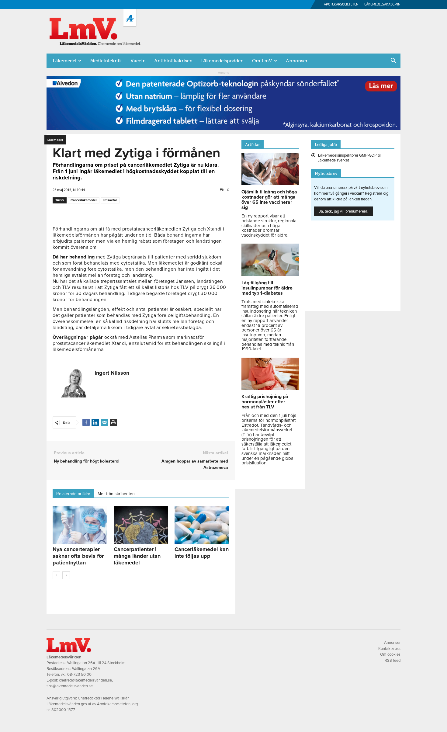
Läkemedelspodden (222, 61)
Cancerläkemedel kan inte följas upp (202, 552)
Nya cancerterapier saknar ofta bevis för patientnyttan (78, 556)
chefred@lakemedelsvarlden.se (85, 680)
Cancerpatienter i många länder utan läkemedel (137, 556)
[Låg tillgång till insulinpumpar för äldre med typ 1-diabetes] (270, 275)
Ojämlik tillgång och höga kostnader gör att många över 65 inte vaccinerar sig (269, 199)
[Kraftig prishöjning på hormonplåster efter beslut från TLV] (270, 388)
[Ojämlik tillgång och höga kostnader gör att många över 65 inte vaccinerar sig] (270, 184)
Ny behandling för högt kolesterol (87, 461)
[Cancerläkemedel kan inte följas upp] (202, 525)
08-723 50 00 (79, 674)
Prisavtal (110, 200)
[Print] (113, 422)
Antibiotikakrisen (173, 61)
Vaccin (138, 61)
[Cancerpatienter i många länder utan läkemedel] (141, 525)
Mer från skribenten (116, 493)
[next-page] (66, 575)
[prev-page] (56, 575)
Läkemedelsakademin (382, 4)
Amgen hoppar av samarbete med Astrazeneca (194, 464)
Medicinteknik (106, 61)
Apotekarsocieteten (341, 4)
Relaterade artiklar (73, 493)
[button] (393, 61)
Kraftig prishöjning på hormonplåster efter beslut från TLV (264, 402)
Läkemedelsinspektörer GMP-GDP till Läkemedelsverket (349, 158)
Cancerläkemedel (84, 200)
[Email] (104, 422)
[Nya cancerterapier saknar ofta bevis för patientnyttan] (80, 525)
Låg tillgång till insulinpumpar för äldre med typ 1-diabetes (267, 288)
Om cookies (390, 654)
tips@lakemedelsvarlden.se (70, 686)
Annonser (296, 61)
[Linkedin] (95, 422)
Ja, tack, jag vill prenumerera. (343, 211)
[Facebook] (86, 422)
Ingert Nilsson (112, 372)
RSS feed (392, 660)
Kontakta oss (389, 648)
